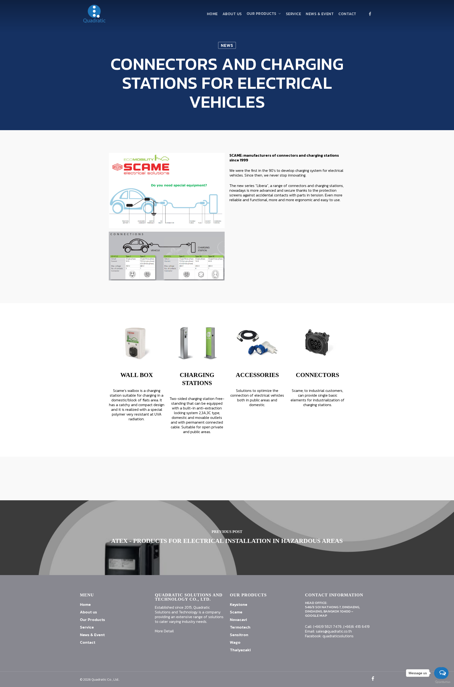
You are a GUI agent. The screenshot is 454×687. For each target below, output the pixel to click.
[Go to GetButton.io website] (442, 682)
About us (232, 14)
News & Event (320, 14)
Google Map (316, 615)
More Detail (164, 631)
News (227, 45)
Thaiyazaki (240, 650)
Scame (236, 612)
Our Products (261, 14)
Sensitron (239, 635)
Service (293, 14)
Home (212, 14)
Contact (347, 14)
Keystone (238, 604)
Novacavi (238, 619)
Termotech (240, 627)
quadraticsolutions (338, 636)
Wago (235, 642)
